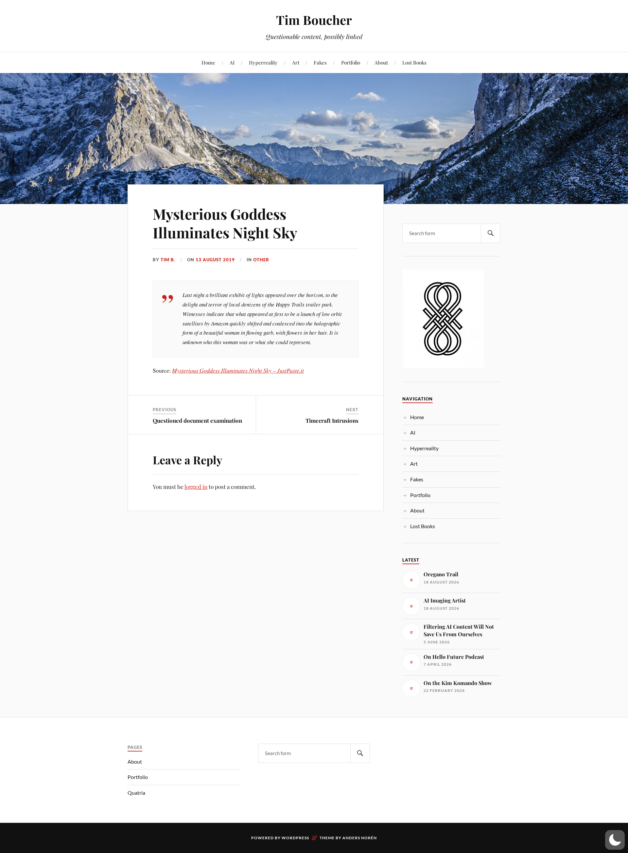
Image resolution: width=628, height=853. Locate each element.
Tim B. (168, 259)
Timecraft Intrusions (331, 420)
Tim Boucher (314, 19)
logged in (195, 486)
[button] (615, 840)
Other (261, 259)
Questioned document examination (197, 420)
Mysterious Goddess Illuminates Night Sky (225, 223)
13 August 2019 (215, 259)
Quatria (136, 792)
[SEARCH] (490, 233)
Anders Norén (359, 837)
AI (232, 62)
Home (208, 62)
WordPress (295, 837)
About (381, 62)
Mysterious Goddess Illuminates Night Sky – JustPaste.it (238, 370)
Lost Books (414, 62)
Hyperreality (263, 62)
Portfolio (350, 62)
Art (295, 62)
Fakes (320, 62)
